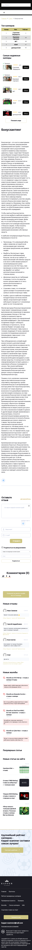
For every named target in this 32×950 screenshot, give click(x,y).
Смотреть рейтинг (11, 850)
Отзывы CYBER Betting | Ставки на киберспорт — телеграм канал (10, 782)
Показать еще (16, 120)
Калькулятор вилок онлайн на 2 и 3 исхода (16, 594)
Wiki (23, 905)
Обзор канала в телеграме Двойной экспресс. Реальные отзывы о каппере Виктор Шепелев (9, 811)
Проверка (21, 900)
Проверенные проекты (8, 900)
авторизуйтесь (25, 499)
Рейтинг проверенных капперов (11, 896)
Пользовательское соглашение (9, 926)
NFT (16, 41)
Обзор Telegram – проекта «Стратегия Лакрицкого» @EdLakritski (15, 634)
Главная (3, 891)
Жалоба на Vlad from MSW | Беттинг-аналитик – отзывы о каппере (15, 712)
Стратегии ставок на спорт (9, 910)
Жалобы (4, 905)
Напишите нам (16, 917)
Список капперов (14, 905)
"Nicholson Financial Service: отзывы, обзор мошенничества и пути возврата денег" (13, 663)
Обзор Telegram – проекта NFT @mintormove (14, 618)
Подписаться (16, 561)
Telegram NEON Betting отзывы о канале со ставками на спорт (10, 796)
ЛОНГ (16, 44)
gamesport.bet (16, 48)
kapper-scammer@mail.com (12, 923)
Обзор (26, 67)
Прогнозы (12, 891)
